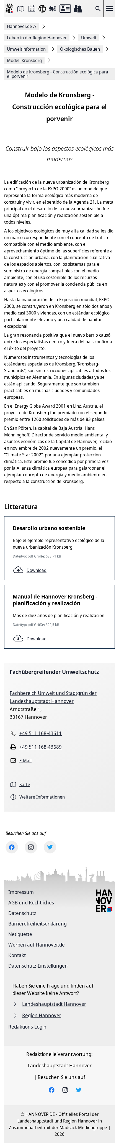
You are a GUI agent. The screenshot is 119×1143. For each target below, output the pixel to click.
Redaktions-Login (27, 1026)
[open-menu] (109, 8)
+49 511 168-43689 (40, 746)
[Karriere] (77, 9)
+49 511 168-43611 (40, 733)
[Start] (9, 9)
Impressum (21, 891)
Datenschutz (22, 913)
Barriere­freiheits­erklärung (37, 923)
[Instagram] (31, 847)
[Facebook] (12, 847)
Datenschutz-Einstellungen (38, 965)
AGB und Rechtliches (31, 902)
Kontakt (17, 955)
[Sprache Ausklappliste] (42, 9)
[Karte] (20, 9)
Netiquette (20, 934)
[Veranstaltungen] (31, 9)
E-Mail (25, 761)
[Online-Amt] (65, 9)
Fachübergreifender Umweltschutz (54, 672)
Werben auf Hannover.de (36, 944)
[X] (50, 847)
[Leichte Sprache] (52, 9)
